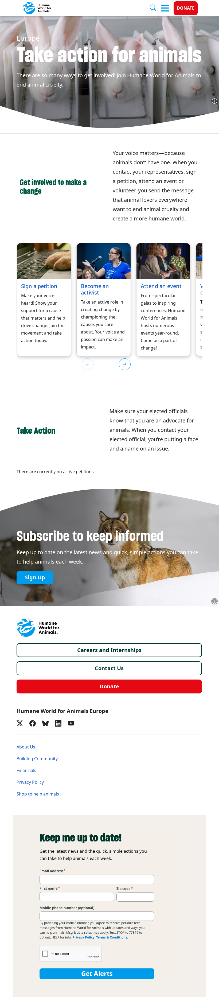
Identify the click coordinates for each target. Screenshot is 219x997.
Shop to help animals (38, 794)
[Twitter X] (20, 723)
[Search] (155, 8)
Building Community (37, 759)
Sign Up (35, 577)
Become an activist (95, 289)
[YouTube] (71, 723)
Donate (185, 8)
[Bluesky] (45, 723)
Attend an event (161, 286)
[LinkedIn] (58, 723)
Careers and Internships (109, 650)
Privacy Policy (30, 782)
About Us (26, 747)
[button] (125, 364)
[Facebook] (32, 723)
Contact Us (109, 668)
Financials (26, 770)
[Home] (38, 628)
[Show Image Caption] (214, 101)
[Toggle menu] (165, 8)
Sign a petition (39, 286)
